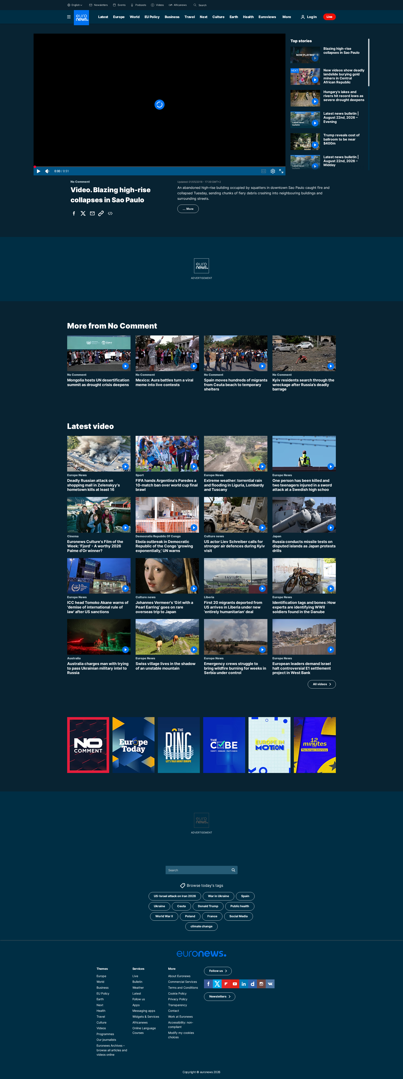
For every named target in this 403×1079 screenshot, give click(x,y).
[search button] (195, 5)
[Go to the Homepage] (81, 17)
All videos (320, 684)
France (212, 916)
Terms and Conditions (183, 987)
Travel (189, 17)
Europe (119, 17)
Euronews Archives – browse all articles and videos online (112, 1050)
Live (329, 16)
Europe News (77, 475)
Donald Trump (208, 906)
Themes (102, 968)
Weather (138, 987)
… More (188, 208)
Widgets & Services (145, 1016)
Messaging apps (143, 1011)
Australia (74, 658)
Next (203, 17)
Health (248, 17)
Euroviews (267, 17)
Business (172, 17)
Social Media (238, 916)
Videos (101, 1028)
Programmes (105, 1034)
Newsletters (217, 996)
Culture (218, 17)
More (171, 968)
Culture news (214, 536)
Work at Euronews (180, 1016)
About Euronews (179, 976)
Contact (173, 1011)
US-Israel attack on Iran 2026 (175, 896)
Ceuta (181, 906)
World (134, 17)
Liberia (209, 597)
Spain (245, 896)
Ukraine (159, 906)
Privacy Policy (177, 999)
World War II (164, 916)
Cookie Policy (177, 993)
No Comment (76, 374)
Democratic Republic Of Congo (158, 536)
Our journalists (106, 1040)
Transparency (177, 1005)
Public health (239, 906)
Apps (136, 1005)
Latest (103, 17)
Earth (234, 17)
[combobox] (216, 5)
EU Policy (152, 17)
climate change (201, 926)
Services (138, 968)
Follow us (138, 999)
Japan (276, 536)
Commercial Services (182, 982)
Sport (140, 475)
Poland (190, 916)
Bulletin (137, 982)
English (76, 5)
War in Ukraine (218, 896)
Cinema (73, 536)
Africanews (140, 1022)
